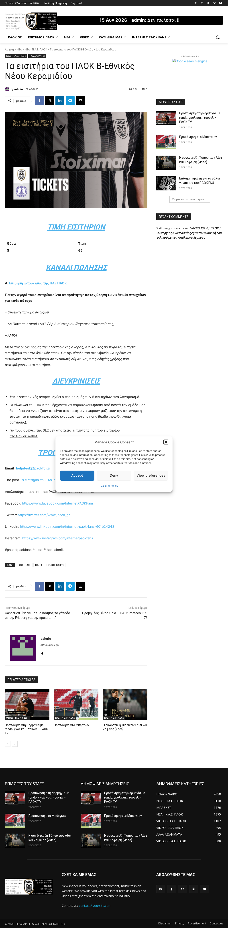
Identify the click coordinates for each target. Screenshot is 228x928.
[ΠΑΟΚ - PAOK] (31, 21)
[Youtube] (220, 3)
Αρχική (9, 49)
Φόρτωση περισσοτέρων (188, 199)
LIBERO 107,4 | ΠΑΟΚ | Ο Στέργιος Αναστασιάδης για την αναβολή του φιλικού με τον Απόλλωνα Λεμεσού (189, 233)
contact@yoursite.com (95, 905)
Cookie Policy (109, 485)
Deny (114, 475)
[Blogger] (160, 889)
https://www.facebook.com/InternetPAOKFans (58, 503)
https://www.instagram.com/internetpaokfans (57, 538)
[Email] (80, 100)
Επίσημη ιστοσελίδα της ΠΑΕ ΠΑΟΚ (38, 283)
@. (33, 468)
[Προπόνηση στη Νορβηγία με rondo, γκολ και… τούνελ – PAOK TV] (27, 704)
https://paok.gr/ (50, 644)
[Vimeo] (214, 3)
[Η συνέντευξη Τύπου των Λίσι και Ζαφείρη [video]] (125, 704)
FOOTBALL (24, 565)
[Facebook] (195, 3)
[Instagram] (202, 3)
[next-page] (15, 744)
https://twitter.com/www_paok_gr (44, 515)
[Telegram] (70, 100)
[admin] (8, 89)
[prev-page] (7, 744)
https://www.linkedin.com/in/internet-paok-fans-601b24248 (67, 526)
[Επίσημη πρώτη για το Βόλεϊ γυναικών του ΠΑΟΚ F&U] (166, 183)
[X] (208, 3)
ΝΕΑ (19, 49)
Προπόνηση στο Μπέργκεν (71, 725)
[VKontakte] (204, 889)
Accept (77, 475)
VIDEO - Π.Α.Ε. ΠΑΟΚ (17, 718)
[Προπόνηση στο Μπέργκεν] (76, 704)
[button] (166, 442)
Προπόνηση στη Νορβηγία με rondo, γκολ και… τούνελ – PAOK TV (26, 729)
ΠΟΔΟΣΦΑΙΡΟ (37, 55)
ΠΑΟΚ (38, 565)
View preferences (150, 475)
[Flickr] (182, 889)
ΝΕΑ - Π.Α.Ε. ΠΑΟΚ (36, 49)
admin (18, 89)
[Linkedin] (59, 100)
